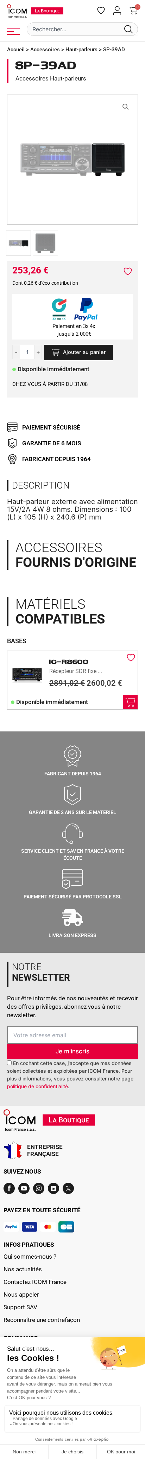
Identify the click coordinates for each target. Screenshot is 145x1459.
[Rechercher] (130, 29)
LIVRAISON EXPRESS (72, 935)
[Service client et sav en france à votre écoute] (72, 833)
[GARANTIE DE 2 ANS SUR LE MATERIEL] (72, 794)
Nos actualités (23, 1269)
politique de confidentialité (37, 1086)
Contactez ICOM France (35, 1281)
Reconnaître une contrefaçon (42, 1319)
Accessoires (45, 49)
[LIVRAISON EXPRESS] (72, 917)
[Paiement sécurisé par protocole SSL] (72, 879)
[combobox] (74, 29)
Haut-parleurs (81, 49)
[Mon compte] (117, 10)
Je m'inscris (72, 1051)
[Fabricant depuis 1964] (72, 756)
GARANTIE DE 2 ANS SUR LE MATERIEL (72, 812)
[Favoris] (101, 10)
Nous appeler (21, 1294)
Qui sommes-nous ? (30, 1256)
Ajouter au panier (84, 352)
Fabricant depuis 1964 (72, 773)
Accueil (16, 49)
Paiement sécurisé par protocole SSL (73, 896)
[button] (125, 107)
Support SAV (20, 1307)
